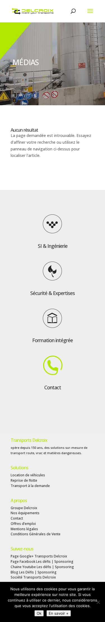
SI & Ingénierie (52, 246)
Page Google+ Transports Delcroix (39, 556)
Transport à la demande (30, 485)
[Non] (98, 602)
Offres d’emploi (23, 523)
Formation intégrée (52, 340)
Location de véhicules (28, 475)
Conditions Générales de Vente (35, 534)
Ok (39, 613)
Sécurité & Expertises (52, 293)
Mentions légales (24, 529)
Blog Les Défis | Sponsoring (34, 572)
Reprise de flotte (24, 480)
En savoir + (59, 613)
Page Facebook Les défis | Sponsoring (42, 561)
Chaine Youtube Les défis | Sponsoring (42, 566)
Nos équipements (25, 513)
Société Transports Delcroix (33, 577)
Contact (52, 387)
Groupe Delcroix (24, 508)
